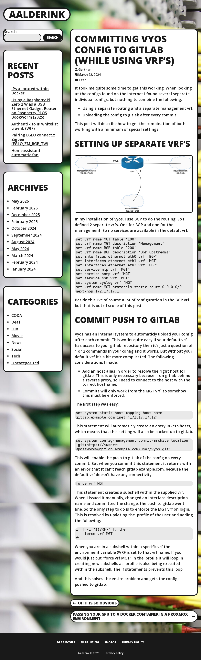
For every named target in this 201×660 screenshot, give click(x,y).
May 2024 (20, 248)
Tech (15, 356)
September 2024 (26, 235)
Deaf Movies (66, 642)
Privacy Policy (133, 642)
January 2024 (23, 269)
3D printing (90, 642)
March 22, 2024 (89, 74)
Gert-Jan (84, 69)
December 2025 (25, 214)
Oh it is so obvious (95, 603)
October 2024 (23, 228)
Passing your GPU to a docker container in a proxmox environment (130, 617)
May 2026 (20, 201)
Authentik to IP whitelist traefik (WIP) (34, 126)
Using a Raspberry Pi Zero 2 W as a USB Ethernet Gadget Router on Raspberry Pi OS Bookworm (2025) (34, 108)
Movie (17, 335)
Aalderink (37, 14)
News (16, 342)
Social (16, 349)
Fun (14, 329)
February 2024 (24, 262)
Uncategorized (25, 363)
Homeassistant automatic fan (25, 152)
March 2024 (22, 255)
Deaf (15, 322)
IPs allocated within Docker (30, 91)
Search (10, 31)
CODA (16, 315)
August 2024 (22, 241)
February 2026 (24, 208)
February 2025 (24, 221)
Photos (110, 642)
